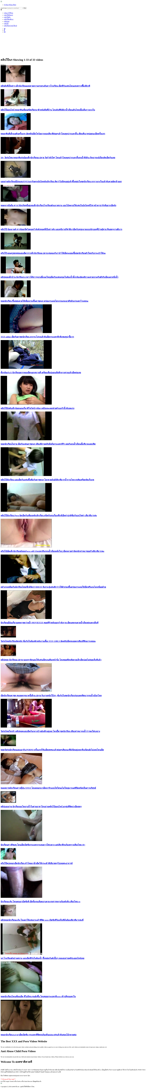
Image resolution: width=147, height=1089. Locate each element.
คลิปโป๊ (6, 23)
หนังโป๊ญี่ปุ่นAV (8, 15)
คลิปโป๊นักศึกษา (9, 19)
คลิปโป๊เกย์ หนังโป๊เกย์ (10, 25)
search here (4, 8)
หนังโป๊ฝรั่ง (7, 17)
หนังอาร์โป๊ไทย (8, 13)
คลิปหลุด (6, 21)
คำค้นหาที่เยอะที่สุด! (10, 5)
